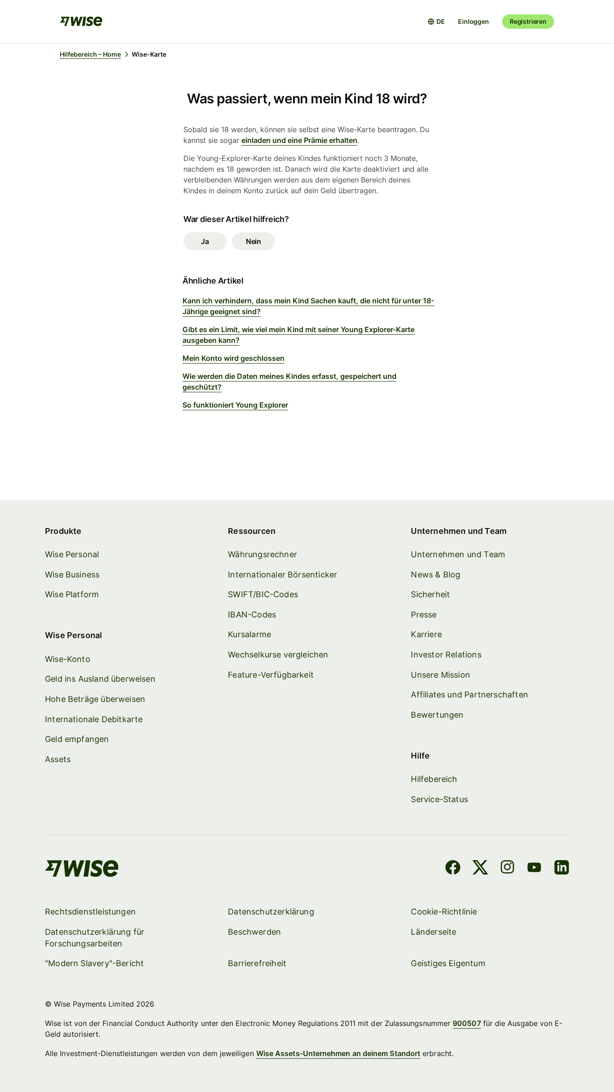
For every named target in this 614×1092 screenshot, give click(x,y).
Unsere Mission (440, 674)
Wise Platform (72, 594)
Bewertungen (437, 714)
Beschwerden (254, 932)
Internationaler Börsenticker (282, 574)
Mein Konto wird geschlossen (233, 358)
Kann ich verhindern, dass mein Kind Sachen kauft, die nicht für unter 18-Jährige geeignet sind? (308, 306)
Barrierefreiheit (257, 963)
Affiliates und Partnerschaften (469, 694)
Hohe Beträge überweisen (95, 699)
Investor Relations (446, 654)
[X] (480, 868)
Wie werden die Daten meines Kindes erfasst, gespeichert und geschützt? (289, 381)
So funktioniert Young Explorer (235, 404)
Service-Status (439, 799)
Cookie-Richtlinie (444, 911)
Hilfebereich (434, 779)
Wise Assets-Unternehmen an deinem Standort (338, 1053)
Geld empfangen (77, 739)
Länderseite (433, 932)
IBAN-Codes (252, 614)
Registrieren (528, 21)
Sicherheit (430, 594)
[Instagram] (507, 868)
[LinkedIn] (561, 868)
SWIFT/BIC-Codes (263, 594)
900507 (467, 1023)
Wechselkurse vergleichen (278, 654)
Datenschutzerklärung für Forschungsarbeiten (94, 937)
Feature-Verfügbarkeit (271, 674)
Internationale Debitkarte (94, 719)
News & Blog (435, 574)
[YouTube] (534, 868)
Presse (423, 614)
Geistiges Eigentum (448, 963)
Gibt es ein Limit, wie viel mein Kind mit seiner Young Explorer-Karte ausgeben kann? (298, 335)
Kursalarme (249, 634)
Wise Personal (72, 554)
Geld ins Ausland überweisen (100, 679)
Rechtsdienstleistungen (90, 911)
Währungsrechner (262, 554)
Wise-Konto (67, 659)
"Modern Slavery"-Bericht (94, 963)
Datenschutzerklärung (271, 911)
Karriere (426, 634)
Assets (58, 759)
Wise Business (72, 574)
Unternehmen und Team (458, 554)
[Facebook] (452, 868)
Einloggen (473, 21)
